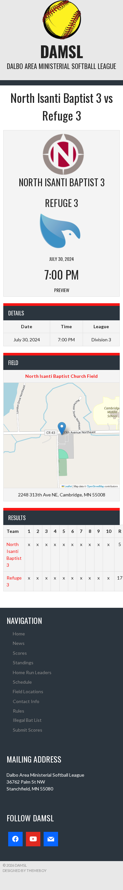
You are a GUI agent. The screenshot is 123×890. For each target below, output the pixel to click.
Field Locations (28, 691)
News (19, 643)
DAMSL (61, 51)
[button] (62, 428)
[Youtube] (33, 839)
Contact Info (26, 701)
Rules (18, 711)
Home (19, 633)
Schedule (22, 682)
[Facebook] (15, 839)
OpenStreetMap (95, 486)
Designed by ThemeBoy (25, 870)
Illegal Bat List (27, 720)
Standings (23, 662)
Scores (20, 653)
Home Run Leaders (32, 672)
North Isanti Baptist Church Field (61, 376)
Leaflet (68, 486)
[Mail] (51, 839)
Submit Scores (27, 730)
